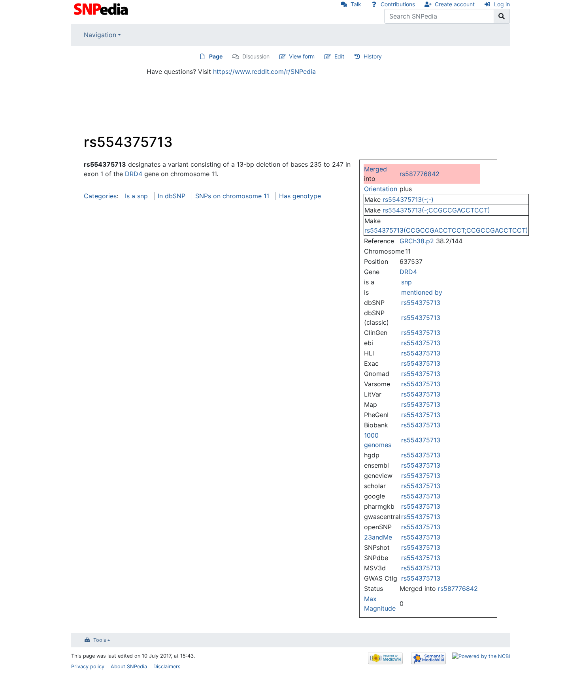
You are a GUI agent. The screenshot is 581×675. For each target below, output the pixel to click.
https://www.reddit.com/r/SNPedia (264, 71)
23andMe (378, 537)
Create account (455, 4)
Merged (375, 169)
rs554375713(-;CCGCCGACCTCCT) (436, 210)
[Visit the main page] (101, 8)
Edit (339, 56)
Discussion (256, 56)
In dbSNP (171, 196)
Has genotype (300, 196)
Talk (356, 4)
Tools (99, 640)
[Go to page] (502, 16)
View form (302, 56)
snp (406, 282)
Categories (100, 196)
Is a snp (136, 196)
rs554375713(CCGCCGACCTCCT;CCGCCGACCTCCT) (446, 230)
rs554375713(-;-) (408, 199)
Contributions (398, 4)
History (373, 56)
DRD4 (408, 272)
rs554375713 (420, 302)
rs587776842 (420, 174)
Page (216, 56)
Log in (502, 4)
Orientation (380, 189)
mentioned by (421, 292)
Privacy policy (87, 666)
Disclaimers (167, 666)
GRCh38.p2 (417, 241)
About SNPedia (129, 666)
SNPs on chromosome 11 (232, 196)
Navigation (100, 35)
